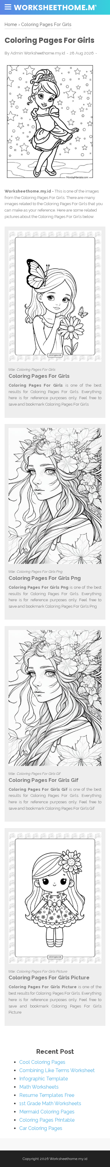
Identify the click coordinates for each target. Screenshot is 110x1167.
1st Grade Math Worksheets (50, 1103)
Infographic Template (43, 1079)
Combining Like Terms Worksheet (57, 1070)
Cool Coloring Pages (42, 1062)
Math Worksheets (39, 1087)
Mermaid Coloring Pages (47, 1112)
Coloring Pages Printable (47, 1120)
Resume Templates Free (46, 1095)
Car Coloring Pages (40, 1128)
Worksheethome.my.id (68, 1159)
